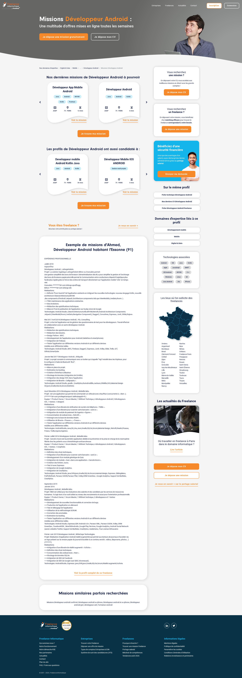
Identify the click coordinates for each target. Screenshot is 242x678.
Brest (164, 352)
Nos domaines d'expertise (48, 68)
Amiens (164, 344)
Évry (163, 362)
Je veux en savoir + (128, 225)
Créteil (164, 357)
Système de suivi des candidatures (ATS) (96, 653)
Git (187, 277)
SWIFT (187, 268)
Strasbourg (183, 370)
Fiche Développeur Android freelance (177, 208)
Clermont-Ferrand (168, 354)
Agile (165, 268)
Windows (168, 277)
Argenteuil (166, 346)
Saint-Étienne (184, 367)
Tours (181, 378)
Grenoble (165, 365)
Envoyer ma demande (176, 174)
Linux (179, 277)
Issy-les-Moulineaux (169, 367)
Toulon (182, 373)
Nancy (164, 386)
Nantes (182, 344)
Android (164, 263)
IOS (173, 263)
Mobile (74, 68)
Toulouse (182, 375)
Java (181, 263)
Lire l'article (176, 449)
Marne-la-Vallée (168, 375)
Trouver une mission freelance (134, 646)
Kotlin (190, 263)
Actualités (182, 6)
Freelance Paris (185, 354)
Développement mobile (177, 230)
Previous (40, 102)
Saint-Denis (183, 365)
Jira (178, 282)
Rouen (181, 362)
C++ (188, 272)
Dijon (163, 359)
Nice (181, 346)
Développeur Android (91, 68)
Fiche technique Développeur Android (177, 195)
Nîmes (181, 349)
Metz (163, 381)
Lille (163, 370)
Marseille (165, 378)
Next (146, 102)
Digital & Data (65, 68)
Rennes (182, 359)
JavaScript (176, 268)
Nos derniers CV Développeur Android (177, 202)
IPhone (187, 282)
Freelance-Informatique (58, 673)
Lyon (163, 373)
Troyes (182, 381)
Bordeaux (165, 349)
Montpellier (166, 383)
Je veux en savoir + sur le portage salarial (176, 484)
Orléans (182, 352)
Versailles (183, 383)
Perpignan (183, 357)
